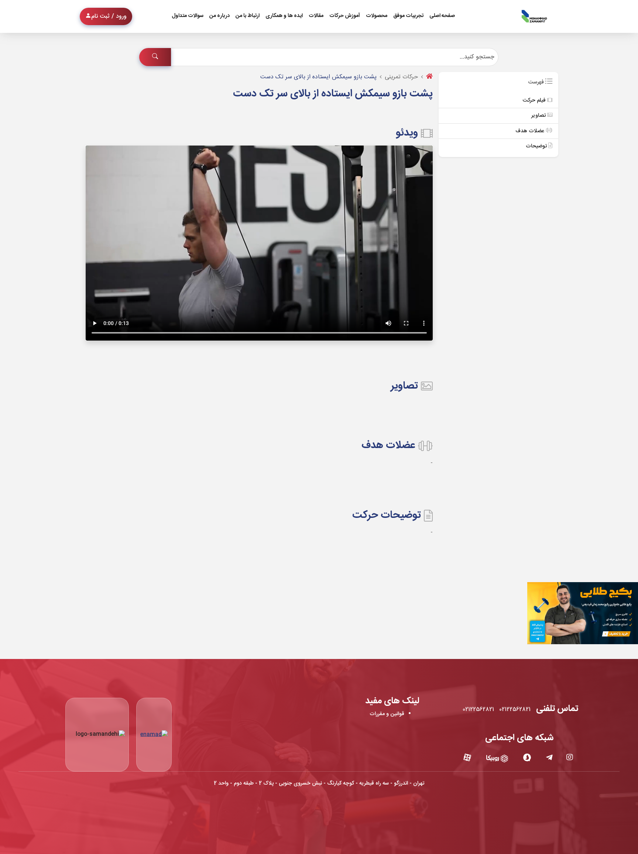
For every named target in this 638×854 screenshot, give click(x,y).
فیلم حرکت (534, 100)
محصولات (376, 15)
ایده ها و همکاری (284, 15)
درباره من (219, 15)
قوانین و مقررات (387, 714)
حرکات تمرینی (401, 77)
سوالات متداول (187, 15)
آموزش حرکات (344, 15)
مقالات (316, 15)
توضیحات (537, 146)
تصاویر (539, 115)
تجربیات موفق (408, 15)
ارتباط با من (248, 15)
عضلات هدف (530, 131)
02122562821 (515, 709)
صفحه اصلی (442, 15)
